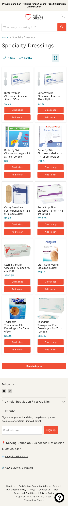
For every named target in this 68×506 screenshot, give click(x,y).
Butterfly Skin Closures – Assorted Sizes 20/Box (49, 96)
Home (5, 37)
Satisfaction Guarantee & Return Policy (39, 486)
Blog (56, 489)
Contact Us (44, 489)
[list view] (62, 58)
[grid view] (55, 58)
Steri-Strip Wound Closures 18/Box (48, 266)
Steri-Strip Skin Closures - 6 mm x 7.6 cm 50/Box (17, 268)
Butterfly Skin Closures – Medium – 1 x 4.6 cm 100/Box (49, 153)
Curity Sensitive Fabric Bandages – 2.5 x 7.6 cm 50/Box (17, 210)
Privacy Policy (47, 493)
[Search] (61, 27)
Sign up (51, 430)
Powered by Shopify (34, 500)
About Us (10, 486)
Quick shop (17, 110)
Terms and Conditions (25, 493)
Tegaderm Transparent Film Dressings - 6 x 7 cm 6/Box (16, 326)
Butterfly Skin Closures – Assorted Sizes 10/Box (16, 96)
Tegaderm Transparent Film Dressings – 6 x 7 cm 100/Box (49, 326)
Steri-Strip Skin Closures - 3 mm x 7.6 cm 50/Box (50, 210)
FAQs (32, 489)
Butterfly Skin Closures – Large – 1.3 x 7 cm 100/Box (17, 153)
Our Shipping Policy (16, 489)
